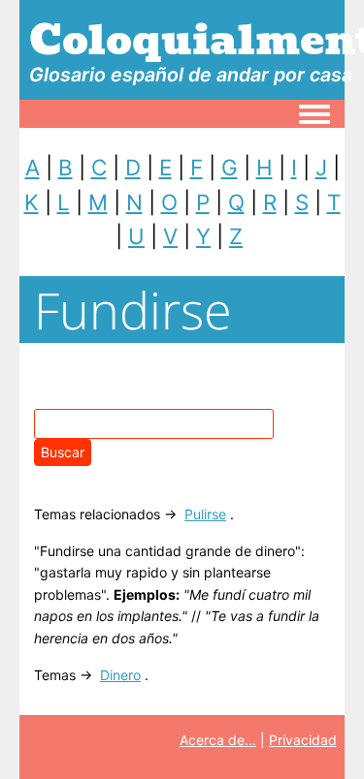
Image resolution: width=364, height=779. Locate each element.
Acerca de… (218, 740)
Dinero (120, 675)
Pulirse (205, 514)
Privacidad (303, 740)
